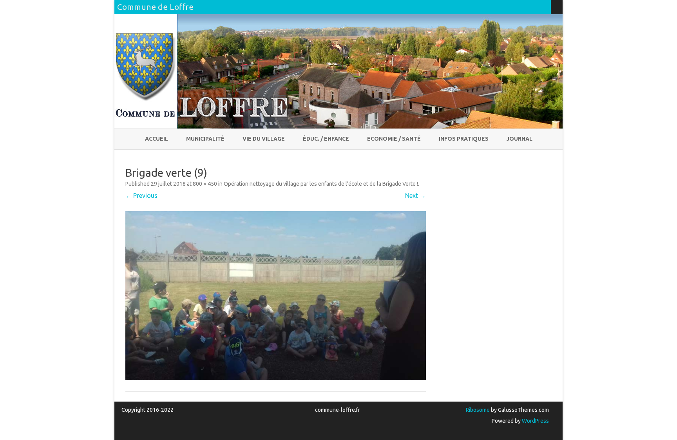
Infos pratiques (464, 139)
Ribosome (478, 410)
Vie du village (264, 139)
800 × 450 (205, 184)
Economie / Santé (394, 139)
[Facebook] (537, 6)
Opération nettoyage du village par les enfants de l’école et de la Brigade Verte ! (321, 184)
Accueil (156, 139)
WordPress (535, 421)
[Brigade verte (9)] (275, 295)
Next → (415, 195)
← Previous (141, 195)
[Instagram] (545, 6)
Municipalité (205, 139)
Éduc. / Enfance (326, 139)
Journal (519, 139)
